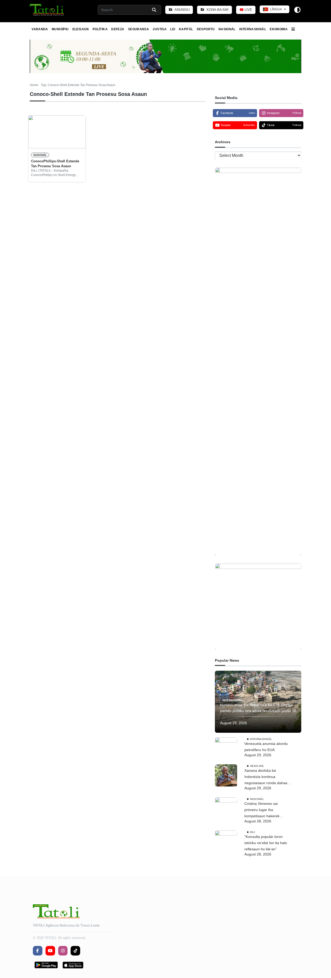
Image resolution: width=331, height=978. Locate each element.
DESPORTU (206, 29)
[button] (47, 10)
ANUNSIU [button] (182, 10)
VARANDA (40, 29)
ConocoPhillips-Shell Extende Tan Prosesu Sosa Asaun (55, 163)
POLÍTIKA (100, 29)
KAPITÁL (186, 29)
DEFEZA (117, 29)
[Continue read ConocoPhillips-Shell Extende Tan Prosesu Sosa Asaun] (57, 131)
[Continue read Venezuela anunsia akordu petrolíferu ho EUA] (226, 748)
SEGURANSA (138, 29)
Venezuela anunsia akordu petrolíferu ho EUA (266, 747)
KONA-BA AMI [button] (217, 10)
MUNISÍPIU (60, 29)
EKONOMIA (279, 29)
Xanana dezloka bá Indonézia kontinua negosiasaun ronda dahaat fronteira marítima (266, 777)
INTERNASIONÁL (252, 29)
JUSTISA (160, 29)
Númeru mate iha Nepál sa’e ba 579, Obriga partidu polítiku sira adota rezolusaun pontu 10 (258, 708)
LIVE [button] (248, 10)
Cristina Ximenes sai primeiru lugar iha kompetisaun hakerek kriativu (262, 810)
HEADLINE (257, 766)
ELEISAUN (80, 29)
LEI (172, 29)
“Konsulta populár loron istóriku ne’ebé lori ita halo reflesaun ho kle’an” (265, 843)
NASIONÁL (227, 29)
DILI (252, 832)
